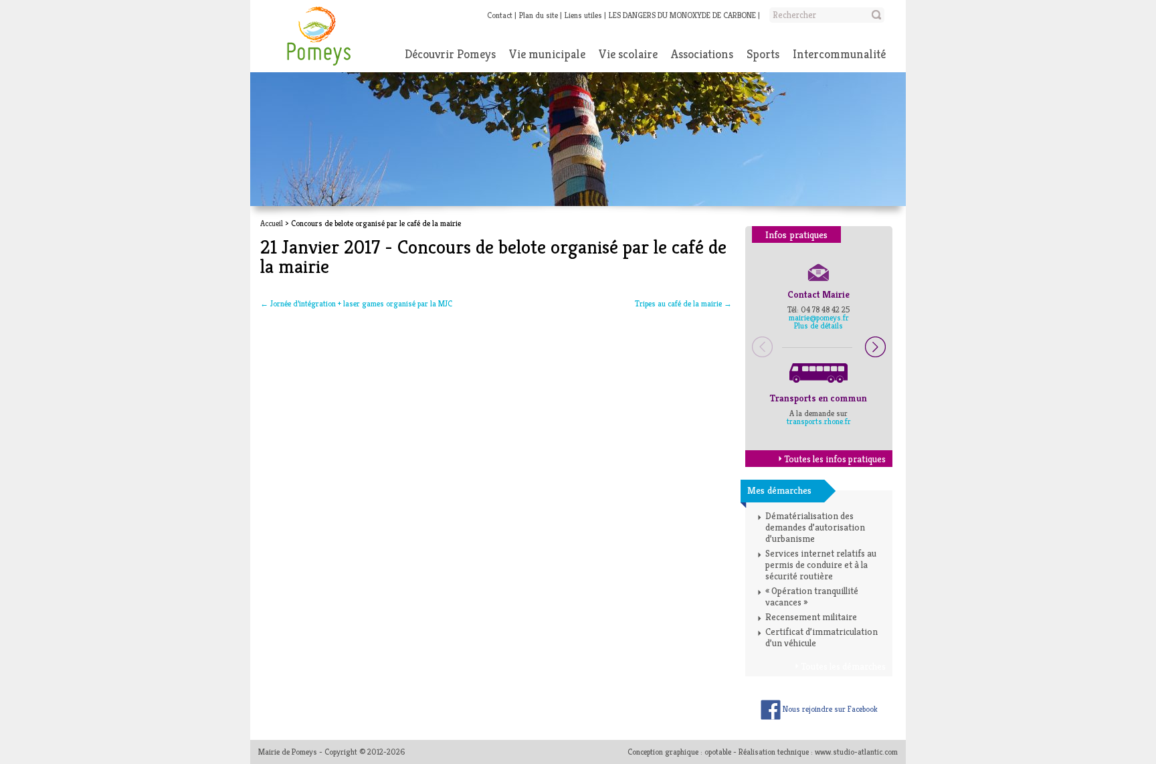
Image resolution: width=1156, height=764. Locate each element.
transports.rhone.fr (819, 421)
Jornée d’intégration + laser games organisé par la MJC (356, 303)
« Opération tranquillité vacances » (811, 596)
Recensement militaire (811, 617)
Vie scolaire (628, 54)
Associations (702, 54)
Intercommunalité (839, 54)
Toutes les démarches (843, 666)
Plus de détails (818, 325)
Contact (499, 15)
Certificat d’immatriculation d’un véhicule (821, 637)
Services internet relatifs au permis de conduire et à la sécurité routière (820, 564)
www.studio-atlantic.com (856, 752)
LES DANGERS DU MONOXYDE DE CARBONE (682, 15)
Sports (763, 54)
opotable (717, 752)
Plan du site (538, 15)
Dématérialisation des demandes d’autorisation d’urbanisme (815, 527)
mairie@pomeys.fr (819, 317)
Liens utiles (583, 15)
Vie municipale (547, 54)
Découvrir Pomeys (450, 54)
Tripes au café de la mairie (683, 303)
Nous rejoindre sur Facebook (829, 709)
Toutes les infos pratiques (835, 459)
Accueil (271, 223)
